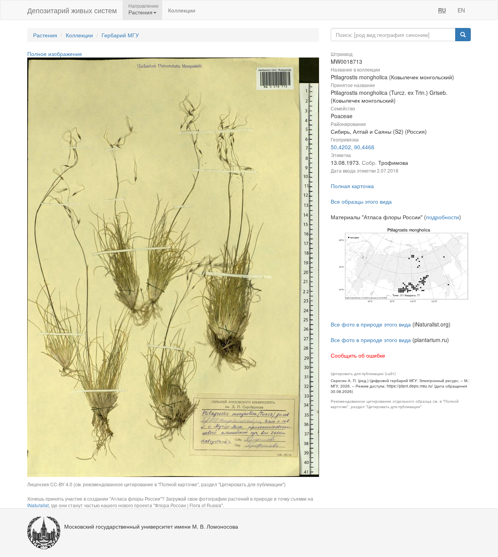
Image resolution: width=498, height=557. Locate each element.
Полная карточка (352, 186)
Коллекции (181, 10)
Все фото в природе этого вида (371, 324)
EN (461, 10)
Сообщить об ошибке (358, 355)
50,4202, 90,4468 (352, 147)
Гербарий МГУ (120, 35)
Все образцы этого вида (361, 201)
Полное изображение (54, 54)
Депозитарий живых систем (72, 10)
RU (442, 10)
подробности (442, 217)
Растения (45, 35)
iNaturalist (38, 505)
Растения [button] (140, 12)
